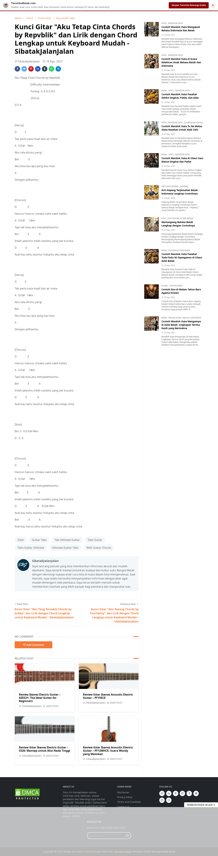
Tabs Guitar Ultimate (31, 548)
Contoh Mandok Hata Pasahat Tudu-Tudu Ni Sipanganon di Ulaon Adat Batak (181, 257)
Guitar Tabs (39, 540)
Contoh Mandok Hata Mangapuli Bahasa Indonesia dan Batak (180, 28)
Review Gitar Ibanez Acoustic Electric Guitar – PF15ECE (108, 696)
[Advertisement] (109, 831)
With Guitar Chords (98, 548)
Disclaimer (123, 792)
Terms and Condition (129, 801)
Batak (164, 90)
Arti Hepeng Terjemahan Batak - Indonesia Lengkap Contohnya (180, 192)
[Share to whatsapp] (51, 69)
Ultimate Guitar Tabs (65, 548)
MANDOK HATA (175, 23)
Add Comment (35, 644)
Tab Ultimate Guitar (67, 540)
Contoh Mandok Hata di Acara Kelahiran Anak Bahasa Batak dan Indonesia (181, 62)
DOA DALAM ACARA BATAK (180, 218)
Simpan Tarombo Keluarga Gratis (189, 5)
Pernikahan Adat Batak (179, 250)
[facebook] (189, 793)
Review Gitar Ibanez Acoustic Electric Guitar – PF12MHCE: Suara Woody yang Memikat (108, 751)
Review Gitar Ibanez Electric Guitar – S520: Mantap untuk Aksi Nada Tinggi (44, 749)
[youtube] (182, 793)
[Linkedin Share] (38, 69)
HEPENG (184, 186)
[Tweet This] (24, 69)
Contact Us (123, 806)
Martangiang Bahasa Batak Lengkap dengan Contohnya (178, 223)
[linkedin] (169, 793)
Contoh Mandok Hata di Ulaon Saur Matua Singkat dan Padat (182, 160)
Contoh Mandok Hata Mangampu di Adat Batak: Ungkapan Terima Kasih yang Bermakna (181, 325)
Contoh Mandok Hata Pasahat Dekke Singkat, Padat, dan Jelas (180, 96)
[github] (169, 800)
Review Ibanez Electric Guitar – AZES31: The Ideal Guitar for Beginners (40, 698)
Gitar (21, 540)
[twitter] (196, 793)
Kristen (165, 285)
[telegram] (162, 793)
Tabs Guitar (95, 540)
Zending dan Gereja (193, 122)
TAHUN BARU (176, 285)
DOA (163, 218)
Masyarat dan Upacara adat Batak (184, 317)
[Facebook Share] (17, 69)
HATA (164, 23)
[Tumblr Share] (44, 69)
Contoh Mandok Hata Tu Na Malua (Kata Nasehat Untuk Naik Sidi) (181, 128)
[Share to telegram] (58, 69)
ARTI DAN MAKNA (170, 186)
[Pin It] (31, 69)
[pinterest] (175, 793)
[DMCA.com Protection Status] (27, 794)
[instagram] (162, 800)
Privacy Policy (124, 797)
